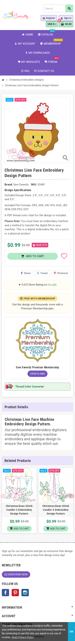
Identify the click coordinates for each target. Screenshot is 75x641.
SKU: (34, 184)
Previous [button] (3, 496)
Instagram (25, 592)
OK (71, 631)
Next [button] (72, 496)
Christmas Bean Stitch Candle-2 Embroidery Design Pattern (19, 510)
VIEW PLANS (37, 373)
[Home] (3, 80)
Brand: (9, 184)
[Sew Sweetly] (16, 14)
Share (25, 273)
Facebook (5, 592)
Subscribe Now (17, 574)
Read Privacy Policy (23, 637)
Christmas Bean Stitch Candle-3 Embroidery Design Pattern (55, 510)
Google (52, 284)
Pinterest (61, 273)
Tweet (42, 273)
